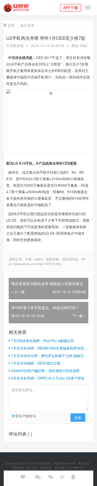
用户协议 (32, 467)
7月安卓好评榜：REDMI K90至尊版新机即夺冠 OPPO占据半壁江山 (47, 348)
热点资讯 (27, 25)
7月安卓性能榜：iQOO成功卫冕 (35, 363)
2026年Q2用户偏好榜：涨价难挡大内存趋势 (45, 370)
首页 (9, 25)
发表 (77, 417)
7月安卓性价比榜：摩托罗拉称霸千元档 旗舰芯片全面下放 (49, 355)
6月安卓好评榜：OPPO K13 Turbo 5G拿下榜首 (48, 378)
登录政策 (46, 467)
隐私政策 (18, 467)
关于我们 (84, 463)
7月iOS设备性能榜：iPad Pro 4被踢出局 (42, 340)
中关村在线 (15, 45)
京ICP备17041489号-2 (69, 467)
